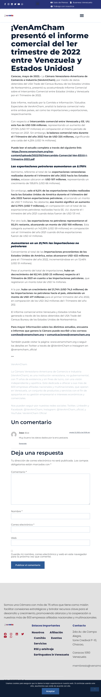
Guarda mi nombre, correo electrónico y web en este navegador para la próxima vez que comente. (49, 555)
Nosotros (38, 632)
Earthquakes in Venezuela (51, 654)
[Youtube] (18, 4)
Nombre (16, 511)
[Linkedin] (12, 4)
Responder (23, 443)
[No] (94, 689)
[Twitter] (15, 4)
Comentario (19, 472)
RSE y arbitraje (44, 649)
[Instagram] (8, 4)
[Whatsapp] (22, 4)
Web (14, 538)
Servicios (40, 643)
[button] (37, 3)
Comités (40, 638)
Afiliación (56, 632)
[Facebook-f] (5, 4)
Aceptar (50, 691)
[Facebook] (5, 634)
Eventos (56, 638)
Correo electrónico (22, 524)
